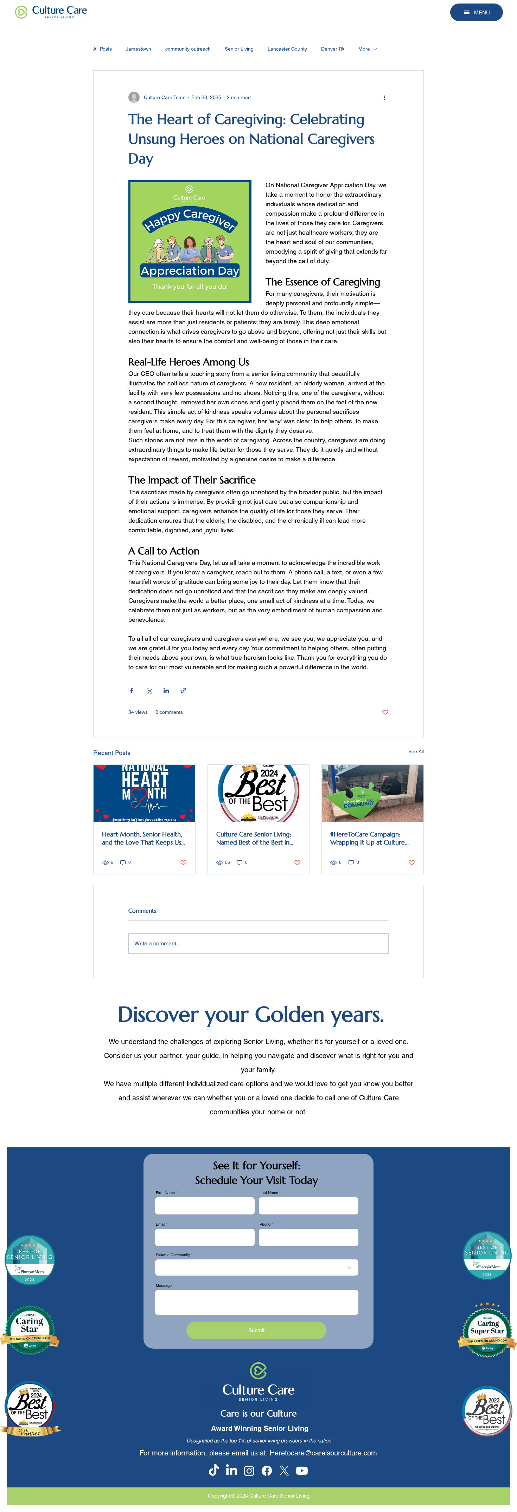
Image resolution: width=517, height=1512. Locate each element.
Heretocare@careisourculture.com (323, 1453)
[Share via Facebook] (131, 690)
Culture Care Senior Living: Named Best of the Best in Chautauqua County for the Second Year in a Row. (255, 838)
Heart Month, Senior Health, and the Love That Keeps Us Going (142, 838)
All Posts (102, 49)
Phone (265, 1224)
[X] (284, 1471)
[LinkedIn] (231, 1471)
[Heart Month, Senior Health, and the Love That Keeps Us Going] (144, 793)
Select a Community (173, 1255)
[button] (476, 12)
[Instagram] (249, 1471)
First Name (165, 1193)
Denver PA (332, 49)
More (364, 49)
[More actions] (384, 97)
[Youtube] (302, 1471)
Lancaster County (287, 49)
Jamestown (138, 49)
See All (416, 751)
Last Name (269, 1193)
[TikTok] (214, 1471)
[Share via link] (183, 690)
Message (164, 1286)
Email (160, 1224)
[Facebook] (267, 1471)
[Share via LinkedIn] (166, 690)
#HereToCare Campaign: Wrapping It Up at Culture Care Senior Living (367, 838)
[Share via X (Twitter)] (149, 690)
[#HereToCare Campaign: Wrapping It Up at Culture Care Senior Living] (372, 793)
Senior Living (239, 49)
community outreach (188, 49)
